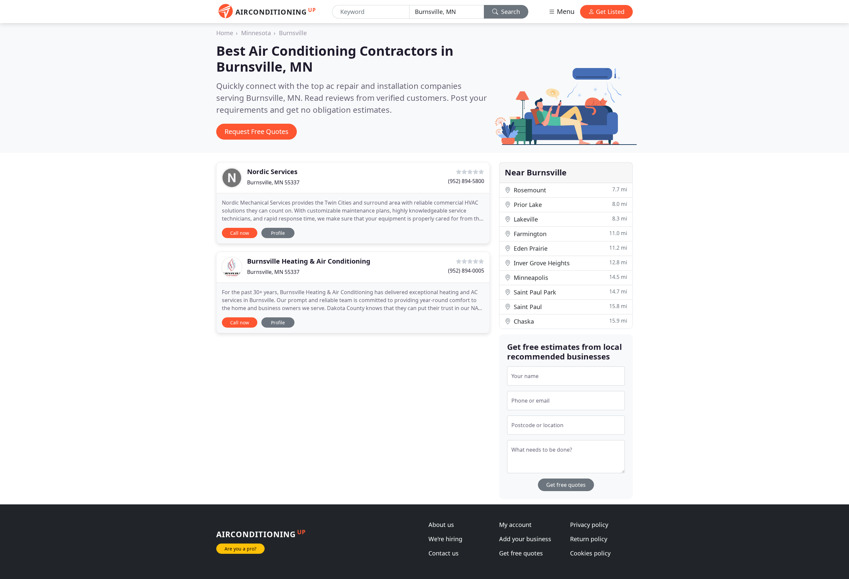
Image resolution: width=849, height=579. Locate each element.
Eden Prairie (569, 248)
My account (515, 525)
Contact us (443, 553)
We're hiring (445, 539)
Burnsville (293, 33)
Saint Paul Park (569, 292)
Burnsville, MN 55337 (273, 182)
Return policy (588, 539)
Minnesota (256, 33)
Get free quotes (566, 484)
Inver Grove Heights (569, 263)
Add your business (525, 539)
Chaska (569, 321)
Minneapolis (569, 277)
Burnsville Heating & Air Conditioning (308, 261)
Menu (564, 11)
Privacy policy (589, 525)
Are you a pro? (240, 549)
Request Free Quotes (257, 131)
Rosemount (569, 190)
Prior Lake (569, 204)
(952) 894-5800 (466, 181)
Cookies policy (590, 553)
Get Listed (609, 12)
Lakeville (569, 219)
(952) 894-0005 (466, 270)
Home (224, 33)
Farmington (569, 233)
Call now (239, 233)
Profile (278, 233)
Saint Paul (569, 306)
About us (441, 525)
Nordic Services (272, 171)
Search (509, 12)
